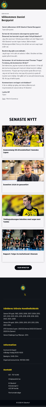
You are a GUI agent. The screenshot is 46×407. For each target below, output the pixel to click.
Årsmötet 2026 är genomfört (15, 184)
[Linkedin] (29, 295)
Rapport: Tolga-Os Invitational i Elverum (20, 254)
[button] (43, 4)
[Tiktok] (33, 295)
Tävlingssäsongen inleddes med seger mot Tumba (21, 221)
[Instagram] (17, 295)
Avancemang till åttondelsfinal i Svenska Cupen (21, 151)
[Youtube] (21, 295)
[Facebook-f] (13, 295)
